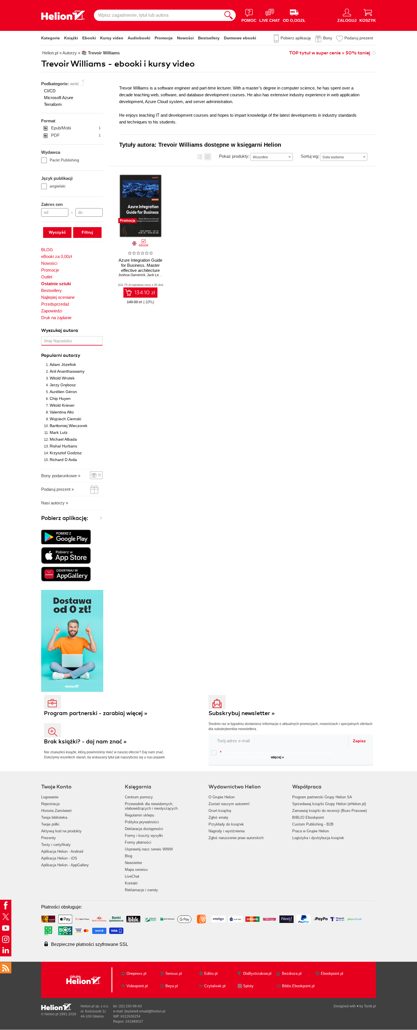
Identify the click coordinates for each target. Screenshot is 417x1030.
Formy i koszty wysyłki (144, 835)
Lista (200, 156)
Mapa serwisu (136, 869)
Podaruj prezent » (57, 489)
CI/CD (50, 90)
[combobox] (271, 157)
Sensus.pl (173, 973)
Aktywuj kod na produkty (61, 831)
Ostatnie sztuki (56, 283)
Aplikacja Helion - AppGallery (65, 865)
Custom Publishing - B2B (313, 824)
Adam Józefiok (63, 364)
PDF (76, 135)
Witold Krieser (62, 405)
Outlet (46, 276)
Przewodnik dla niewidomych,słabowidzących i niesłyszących (151, 806)
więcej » (277, 757)
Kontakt (131, 883)
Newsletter (133, 863)
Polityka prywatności (142, 822)
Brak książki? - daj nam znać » (85, 741)
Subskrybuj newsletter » (241, 713)
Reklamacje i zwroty (141, 890)
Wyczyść (57, 232)
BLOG (47, 249)
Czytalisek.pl (215, 986)
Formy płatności (138, 842)
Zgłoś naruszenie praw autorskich (236, 838)
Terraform (53, 104)
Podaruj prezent (358, 38)
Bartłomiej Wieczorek (68, 425)
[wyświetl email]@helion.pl (145, 1011)
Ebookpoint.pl (332, 973)
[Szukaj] (229, 15)
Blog (128, 856)
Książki (71, 38)
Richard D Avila (63, 459)
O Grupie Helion (221, 797)
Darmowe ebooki (240, 38)
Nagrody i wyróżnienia (226, 831)
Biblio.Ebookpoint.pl (298, 986)
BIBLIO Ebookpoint (308, 817)
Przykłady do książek (226, 824)
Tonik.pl (370, 1006)
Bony (327, 38)
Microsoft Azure (58, 97)
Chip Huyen (60, 398)
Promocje (164, 38)
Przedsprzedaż (55, 304)
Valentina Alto (62, 412)
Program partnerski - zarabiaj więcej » (96, 713)
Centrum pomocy (139, 797)
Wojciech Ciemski (65, 419)
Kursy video (111, 38)
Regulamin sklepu (139, 815)
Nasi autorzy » (54, 502)
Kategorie (50, 38)
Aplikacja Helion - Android (62, 851)
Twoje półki (50, 824)
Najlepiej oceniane (58, 297)
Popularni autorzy (60, 355)
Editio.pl (211, 973)
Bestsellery (209, 38)
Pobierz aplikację (296, 38)
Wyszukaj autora (59, 330)
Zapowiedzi (51, 310)
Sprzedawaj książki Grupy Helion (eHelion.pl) (329, 804)
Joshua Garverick (131, 275)
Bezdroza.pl (292, 973)
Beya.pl (171, 986)
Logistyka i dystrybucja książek (318, 838)
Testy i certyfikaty (56, 845)
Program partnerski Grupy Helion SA (322, 797)
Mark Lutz (59, 432)
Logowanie (49, 797)
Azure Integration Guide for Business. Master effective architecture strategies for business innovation (140, 270)
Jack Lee (154, 275)
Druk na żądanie (56, 317)
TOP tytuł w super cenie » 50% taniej (329, 53)
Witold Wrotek (62, 378)
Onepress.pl (136, 973)
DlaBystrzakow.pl (257, 973)
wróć (74, 83)
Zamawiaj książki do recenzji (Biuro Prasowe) (329, 811)
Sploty (248, 986)
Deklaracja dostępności (144, 829)
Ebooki (89, 38)
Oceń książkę (219, 811)
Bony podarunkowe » (60, 475)
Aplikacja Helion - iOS (59, 858)
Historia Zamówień (56, 811)
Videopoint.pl (137, 986)
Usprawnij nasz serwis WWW (149, 849)
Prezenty (48, 838)
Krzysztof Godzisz (66, 453)
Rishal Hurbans (63, 446)
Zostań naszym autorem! (229, 804)
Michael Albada (63, 439)
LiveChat (132, 876)
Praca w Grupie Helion (310, 831)
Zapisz (359, 741)
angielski (57, 186)
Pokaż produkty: (234, 156)
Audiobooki (139, 38)
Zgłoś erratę (218, 817)
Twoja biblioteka (54, 817)
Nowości (185, 38)
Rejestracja (50, 804)
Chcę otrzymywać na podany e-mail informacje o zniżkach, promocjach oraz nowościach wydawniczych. (276, 754)
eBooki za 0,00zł (56, 256)
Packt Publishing (64, 160)
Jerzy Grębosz (63, 385)
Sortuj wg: (310, 156)
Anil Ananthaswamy (67, 371)
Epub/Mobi (76, 127)
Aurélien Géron (63, 391)
